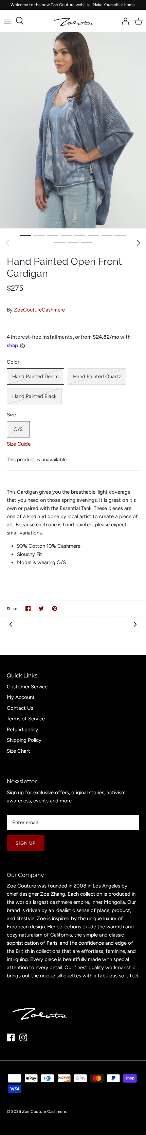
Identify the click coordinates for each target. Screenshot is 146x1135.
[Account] (123, 20)
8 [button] (120, 235)
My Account (21, 697)
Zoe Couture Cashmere (44, 1111)
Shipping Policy (24, 740)
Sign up (26, 843)
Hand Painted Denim (35, 376)
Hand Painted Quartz (97, 376)
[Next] (138, 242)
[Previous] (7, 242)
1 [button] (25, 235)
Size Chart (18, 751)
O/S (18, 429)
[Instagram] (23, 1037)
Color (13, 362)
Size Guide (19, 444)
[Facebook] (11, 1037)
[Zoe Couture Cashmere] (73, 21)
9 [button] (59, 242)
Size (11, 415)
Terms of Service (26, 719)
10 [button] (73, 242)
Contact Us (20, 708)
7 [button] (107, 235)
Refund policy (22, 729)
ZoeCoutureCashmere (39, 310)
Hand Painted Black (34, 396)
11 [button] (86, 242)
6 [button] (93, 235)
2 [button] (39, 235)
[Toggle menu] (7, 20)
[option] (73, 130)
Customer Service (27, 687)
